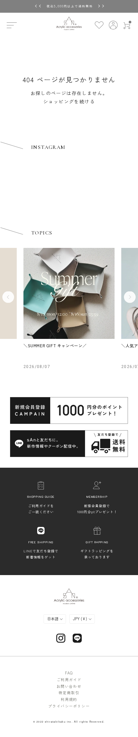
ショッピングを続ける (69, 101)
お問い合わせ (69, 686)
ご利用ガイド (69, 679)
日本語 (53, 618)
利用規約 (69, 699)
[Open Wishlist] (99, 25)
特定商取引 (69, 692)
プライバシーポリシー (69, 706)
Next (130, 297)
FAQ (69, 672)
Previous (8, 297)
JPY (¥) (80, 618)
